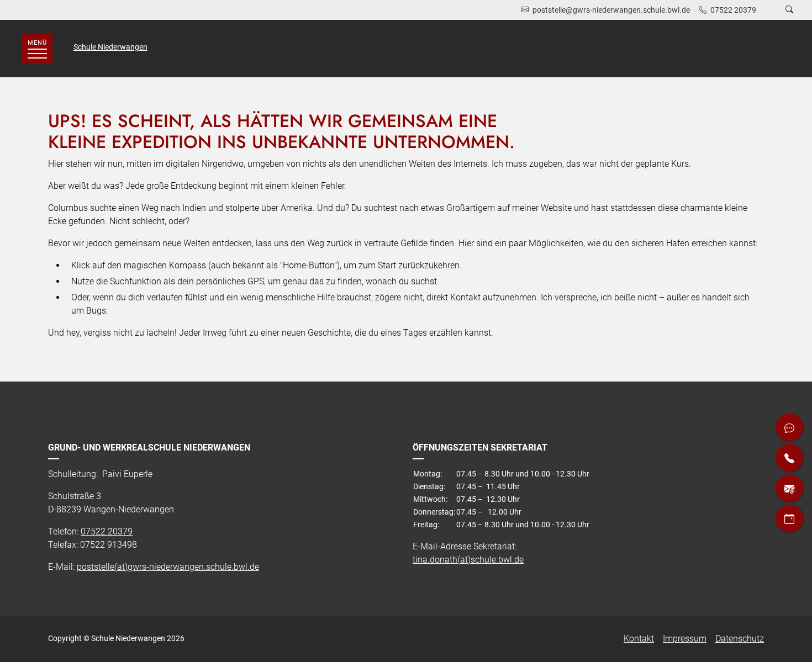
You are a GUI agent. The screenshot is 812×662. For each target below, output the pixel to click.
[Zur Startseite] (406, 10)
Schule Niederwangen (110, 47)
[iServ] (789, 427)
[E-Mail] (789, 488)
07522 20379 (107, 531)
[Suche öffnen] (789, 10)
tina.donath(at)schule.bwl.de (468, 559)
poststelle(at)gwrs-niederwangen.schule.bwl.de (168, 567)
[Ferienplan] (789, 518)
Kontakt (639, 638)
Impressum (684, 638)
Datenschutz (739, 638)
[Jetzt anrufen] (789, 458)
